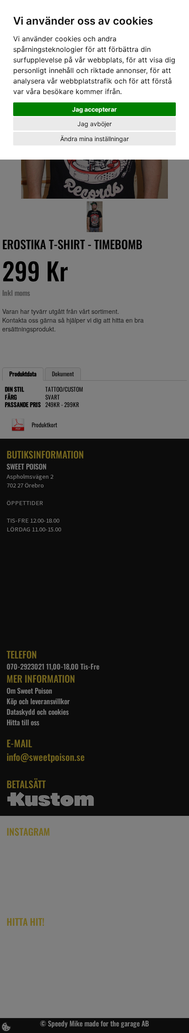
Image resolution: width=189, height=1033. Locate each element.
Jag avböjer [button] (94, 123)
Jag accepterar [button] (94, 109)
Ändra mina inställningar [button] (94, 138)
